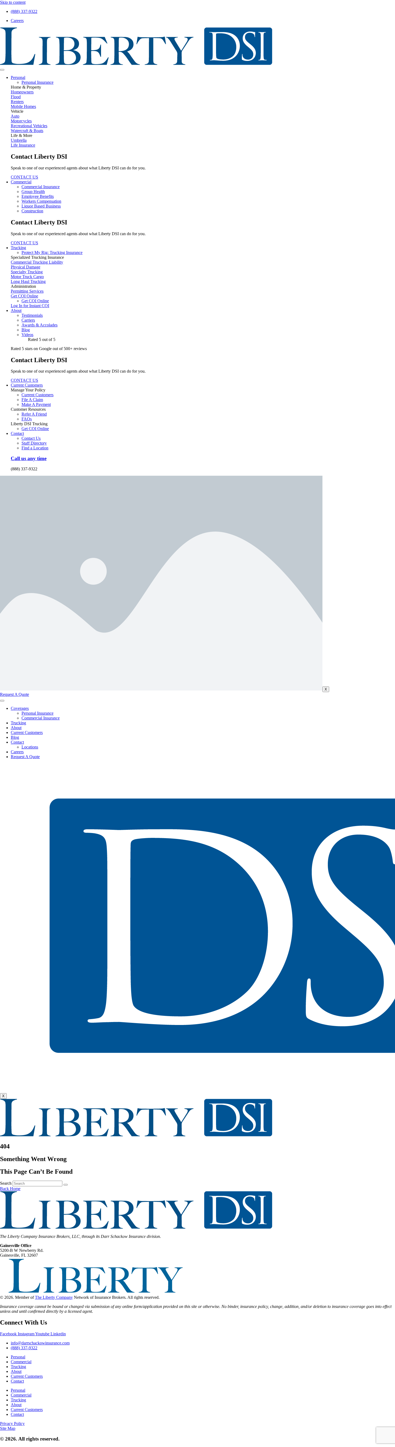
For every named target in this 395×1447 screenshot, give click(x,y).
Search (6, 1183)
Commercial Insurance (40, 718)
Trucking (18, 247)
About (16, 310)
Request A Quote (25, 756)
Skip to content (13, 2)
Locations (29, 747)
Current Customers (27, 385)
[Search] (65, 1185)
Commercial (21, 182)
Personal (18, 77)
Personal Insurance (37, 713)
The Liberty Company (54, 1297)
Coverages (20, 708)
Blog (15, 737)
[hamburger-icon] (2, 70)
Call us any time (28, 458)
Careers (17, 752)
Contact (17, 433)
